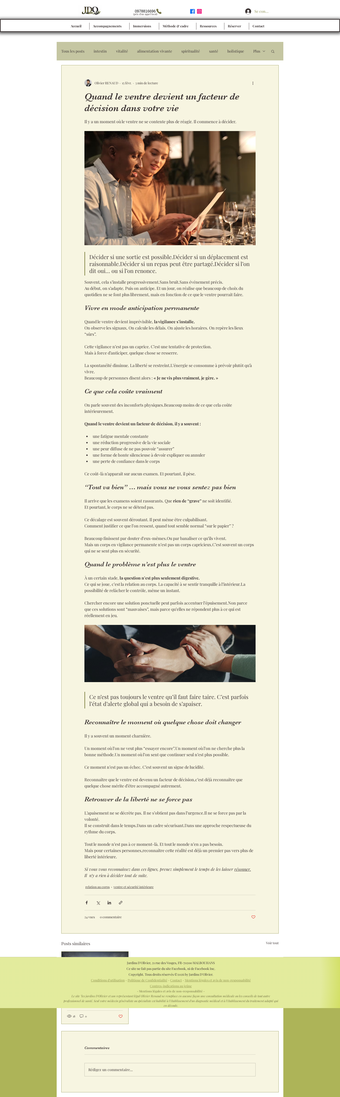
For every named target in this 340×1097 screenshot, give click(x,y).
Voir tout (272, 943)
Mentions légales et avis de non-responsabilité (218, 980)
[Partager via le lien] (120, 902)
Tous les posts (72, 51)
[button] (273, 51)
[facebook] (192, 11)
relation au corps (97, 887)
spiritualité (190, 51)
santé (213, 51)
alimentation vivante (154, 51)
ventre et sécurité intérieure (134, 887)
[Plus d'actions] (253, 83)
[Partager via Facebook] (86, 902)
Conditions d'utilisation (108, 980)
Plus (256, 51)
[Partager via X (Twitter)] (98, 902)
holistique (235, 51)
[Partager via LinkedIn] (109, 902)
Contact (176, 980)
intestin (100, 51)
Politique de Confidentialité (147, 980)
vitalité (122, 51)
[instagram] (199, 11)
